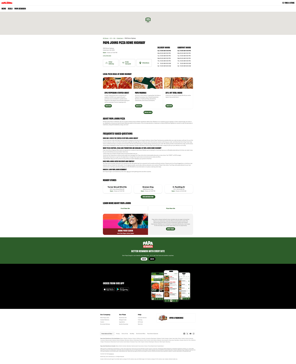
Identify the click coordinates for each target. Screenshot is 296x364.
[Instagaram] (194, 334)
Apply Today (170, 229)
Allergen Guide (122, 319)
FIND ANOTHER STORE (148, 197)
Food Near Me (125, 208)
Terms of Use (125, 333)
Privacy (118, 333)
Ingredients (122, 322)
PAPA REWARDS (20, 8)
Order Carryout (128, 63)
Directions (145, 63)
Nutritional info (123, 317)
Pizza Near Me (170, 208)
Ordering (140, 319)
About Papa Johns (104, 317)
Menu (4, 8)
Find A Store (289, 2)
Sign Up (144, 259)
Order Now (108, 106)
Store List (140, 324)
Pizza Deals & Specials (152, 333)
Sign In (152, 259)
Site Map (132, 333)
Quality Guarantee (123, 324)
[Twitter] (188, 333)
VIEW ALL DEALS (148, 112)
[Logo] (7, 3)
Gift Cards (140, 322)
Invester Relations (104, 319)
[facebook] (184, 334)
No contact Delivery (105, 324)
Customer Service (142, 317)
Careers (102, 322)
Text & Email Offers (140, 333)
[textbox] (148, 142)
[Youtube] (191, 334)
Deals (10, 8)
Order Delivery (111, 63)
